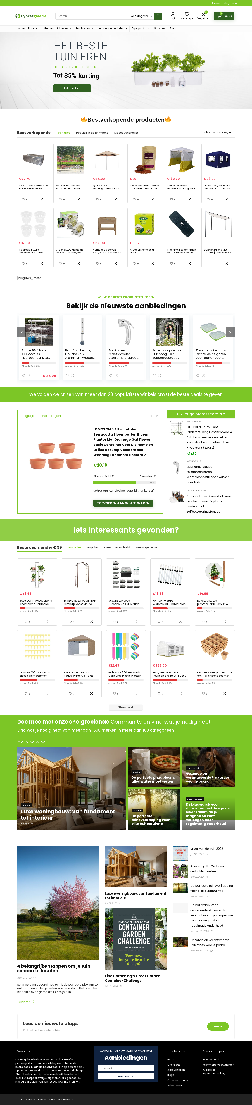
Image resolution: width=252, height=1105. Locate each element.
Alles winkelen (176, 1070)
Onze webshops (177, 1080)
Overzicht (173, 1065)
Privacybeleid (211, 1059)
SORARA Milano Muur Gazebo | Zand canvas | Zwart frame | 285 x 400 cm (218, 254)
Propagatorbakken (198, 490)
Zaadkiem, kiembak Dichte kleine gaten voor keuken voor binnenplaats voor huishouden (167, 357)
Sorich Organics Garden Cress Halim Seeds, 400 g (144, 188)
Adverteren (174, 1085)
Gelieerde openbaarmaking (214, 1071)
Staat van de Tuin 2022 (206, 849)
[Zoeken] (158, 16)
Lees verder (107, 482)
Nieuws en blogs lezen (224, 3)
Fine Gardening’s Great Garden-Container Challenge (133, 978)
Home (171, 1059)
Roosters (159, 28)
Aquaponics (139, 28)
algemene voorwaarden (218, 1065)
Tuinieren (24, 1002)
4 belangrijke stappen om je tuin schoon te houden (53, 968)
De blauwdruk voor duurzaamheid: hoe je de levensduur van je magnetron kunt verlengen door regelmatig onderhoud (211, 915)
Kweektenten (194, 421)
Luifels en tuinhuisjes (55, 28)
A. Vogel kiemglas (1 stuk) (142, 251)
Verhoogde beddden (111, 28)
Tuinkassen (83, 28)
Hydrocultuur (26, 28)
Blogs (173, 28)
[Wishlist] (187, 14)
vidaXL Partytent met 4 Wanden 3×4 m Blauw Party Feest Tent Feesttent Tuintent (217, 190)
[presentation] (21, 332)
